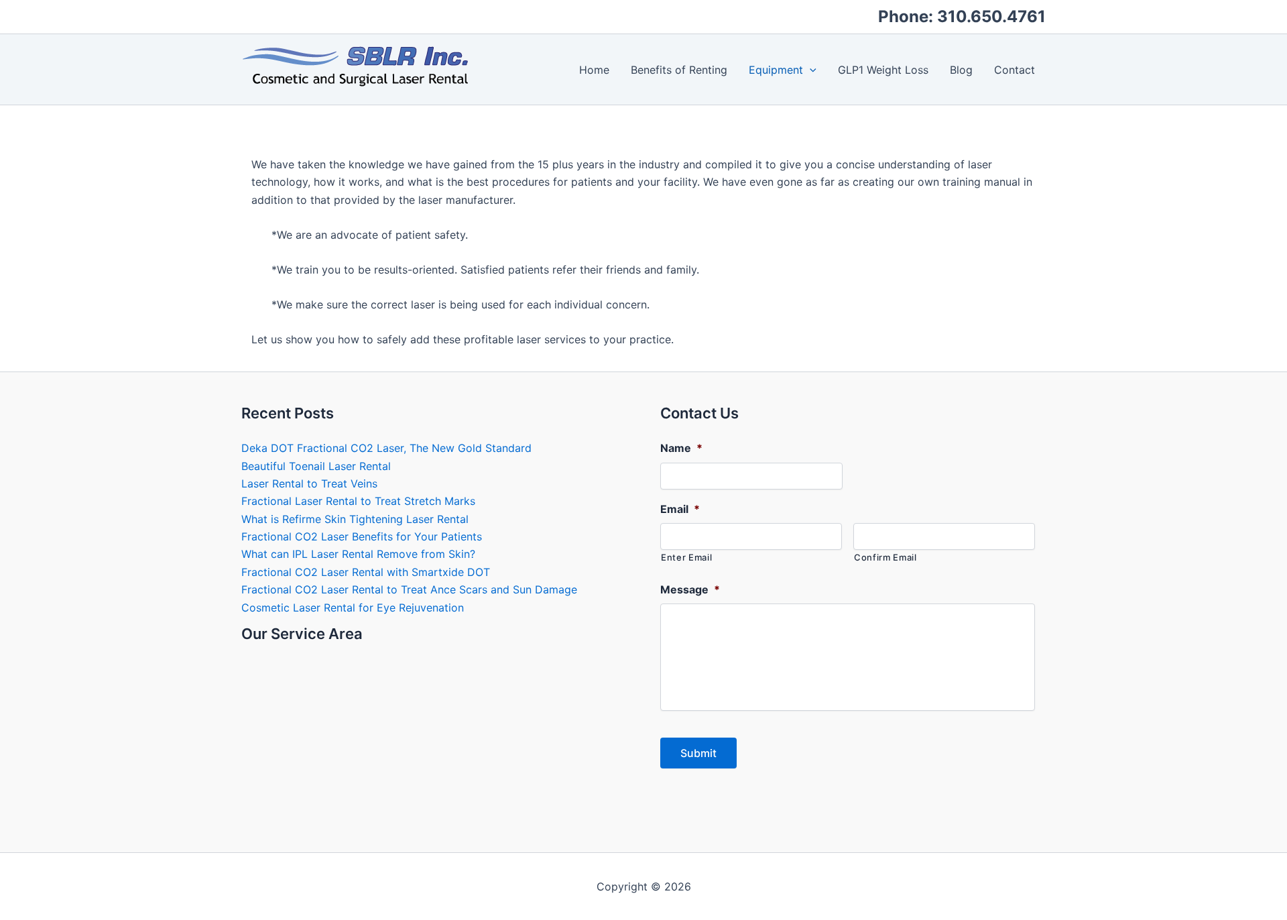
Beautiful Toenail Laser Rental (316, 466)
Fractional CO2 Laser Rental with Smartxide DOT (365, 572)
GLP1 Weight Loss (883, 69)
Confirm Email (885, 557)
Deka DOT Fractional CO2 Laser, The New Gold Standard (386, 448)
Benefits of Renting (679, 69)
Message (690, 589)
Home (594, 69)
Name (681, 448)
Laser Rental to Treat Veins (309, 483)
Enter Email (686, 557)
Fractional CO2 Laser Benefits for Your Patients (361, 536)
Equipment (776, 69)
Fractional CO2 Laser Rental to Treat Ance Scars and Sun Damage (409, 589)
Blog (961, 69)
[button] (809, 70)
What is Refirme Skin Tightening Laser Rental (355, 519)
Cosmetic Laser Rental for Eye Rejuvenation (352, 607)
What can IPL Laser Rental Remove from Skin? (358, 554)
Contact (1014, 69)
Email (680, 509)
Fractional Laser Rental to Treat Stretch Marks (358, 501)
